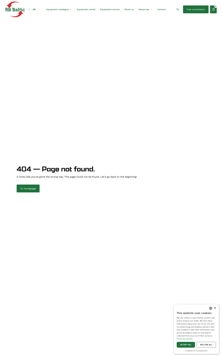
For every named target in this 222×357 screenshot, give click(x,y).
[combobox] (210, 308)
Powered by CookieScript (196, 351)
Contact (161, 9)
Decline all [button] (206, 344)
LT (29, 9)
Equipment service (110, 9)
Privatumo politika (185, 338)
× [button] (215, 308)
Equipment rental (86, 9)
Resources (144, 9)
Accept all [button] (185, 344)
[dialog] (196, 329)
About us (129, 9)
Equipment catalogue (57, 9)
